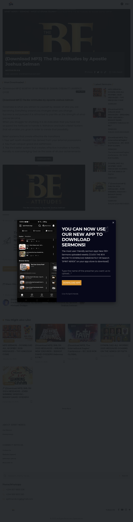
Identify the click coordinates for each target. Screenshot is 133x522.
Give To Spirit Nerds (70, 294)
